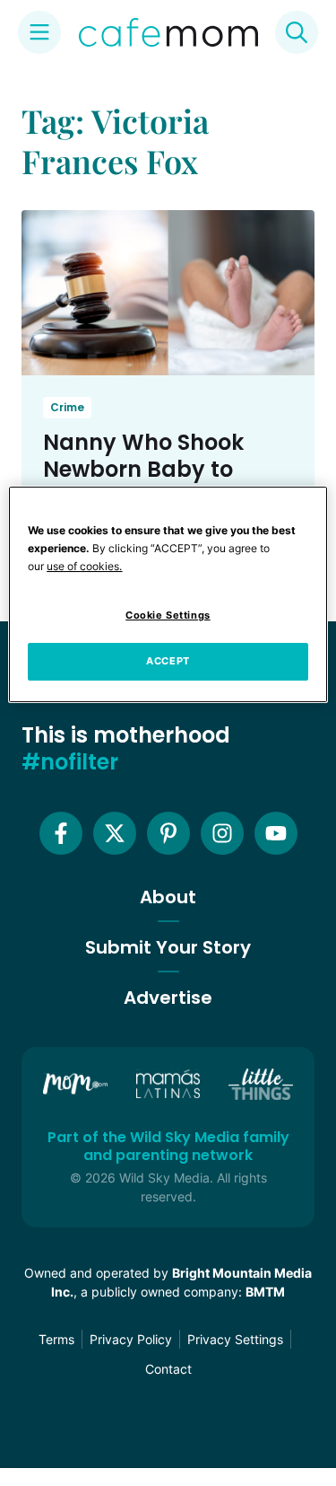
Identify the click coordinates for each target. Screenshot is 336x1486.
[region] (167, 594)
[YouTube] (275, 833)
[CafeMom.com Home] (168, 32)
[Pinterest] (168, 833)
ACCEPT (167, 661)
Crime (67, 407)
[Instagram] (222, 833)
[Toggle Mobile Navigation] (39, 32)
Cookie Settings (168, 615)
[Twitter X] (114, 833)
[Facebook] (60, 833)
